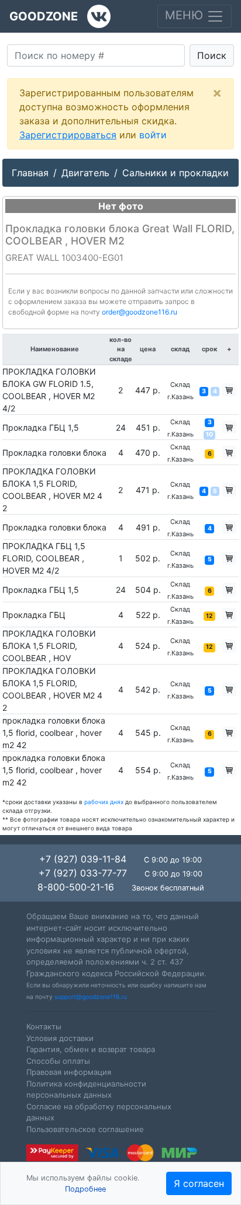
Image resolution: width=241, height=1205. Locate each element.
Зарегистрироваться (67, 135)
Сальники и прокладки (175, 173)
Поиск (211, 55)
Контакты (43, 1026)
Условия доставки (60, 1038)
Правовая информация (68, 1072)
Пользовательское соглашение (85, 1129)
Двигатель (85, 173)
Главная (30, 173)
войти (153, 135)
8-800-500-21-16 (75, 887)
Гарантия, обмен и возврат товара (90, 1049)
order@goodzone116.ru (139, 312)
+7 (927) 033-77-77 (83, 873)
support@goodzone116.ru (90, 997)
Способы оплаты (58, 1061)
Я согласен (199, 1183)
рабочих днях (103, 801)
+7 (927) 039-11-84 (82, 859)
